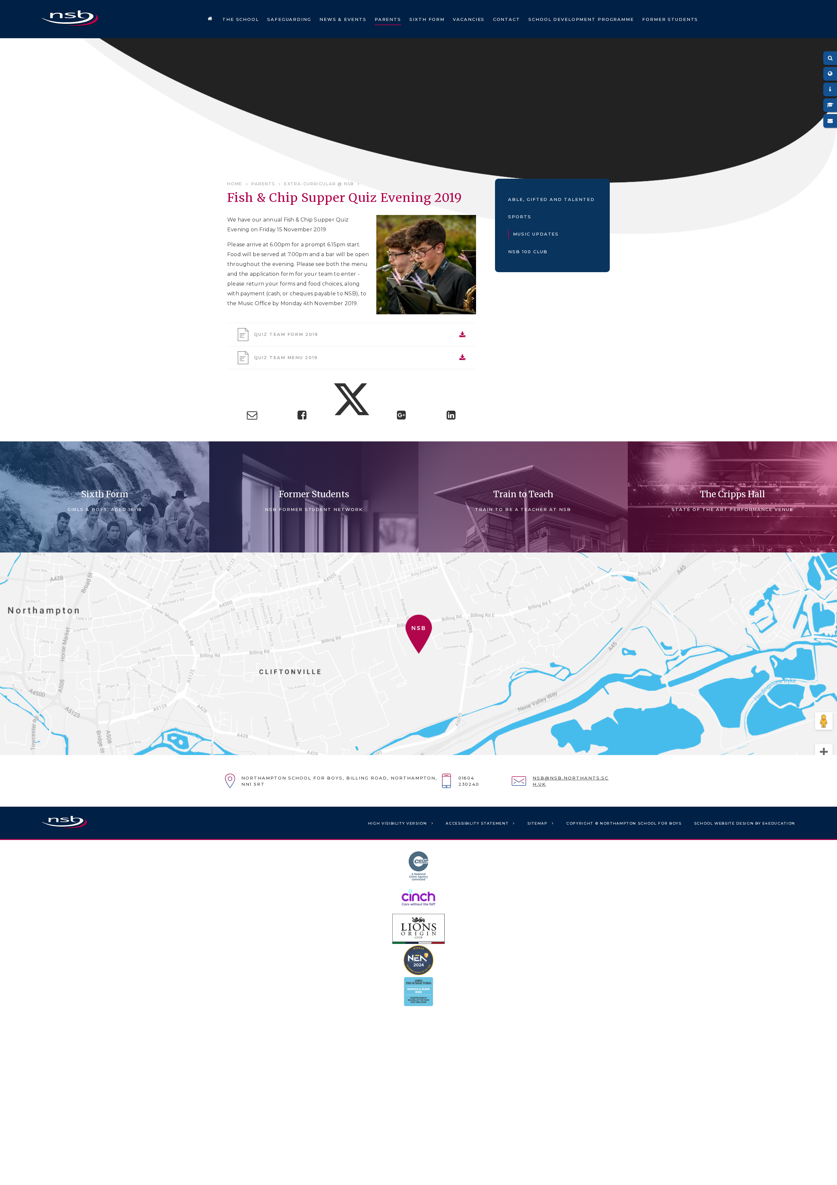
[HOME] (210, 19)
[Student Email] (830, 121)
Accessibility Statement (477, 823)
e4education (778, 823)
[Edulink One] (830, 89)
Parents (263, 183)
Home (234, 183)
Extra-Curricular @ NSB (319, 183)
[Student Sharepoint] (830, 105)
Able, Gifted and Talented (551, 199)
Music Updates (536, 234)
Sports (519, 216)
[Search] (830, 58)
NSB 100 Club (528, 251)
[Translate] (830, 74)
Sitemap (537, 823)
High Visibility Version (397, 823)
